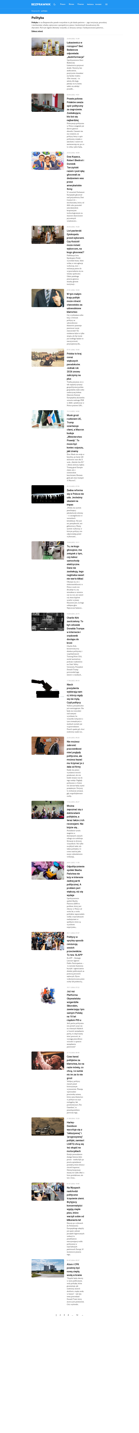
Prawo (62, 4)
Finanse (81, 4)
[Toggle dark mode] (54, 4)
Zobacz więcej (37, 31)
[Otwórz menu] (105, 4)
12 (77, 1315)
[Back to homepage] (41, 4)
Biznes (71, 4)
